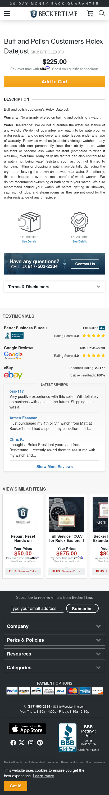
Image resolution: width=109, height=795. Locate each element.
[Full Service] (66, 514)
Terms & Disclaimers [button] (28, 287)
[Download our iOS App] (27, 728)
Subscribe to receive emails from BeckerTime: (54, 597)
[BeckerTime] (53, 13)
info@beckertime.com (71, 706)
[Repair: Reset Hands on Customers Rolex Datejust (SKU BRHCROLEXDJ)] (22, 514)
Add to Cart (54, 81)
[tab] (54, 286)
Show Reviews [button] (55, 466)
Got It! (15, 786)
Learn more (43, 775)
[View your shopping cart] (90, 13)
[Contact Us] (54, 264)
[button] (7, 13)
